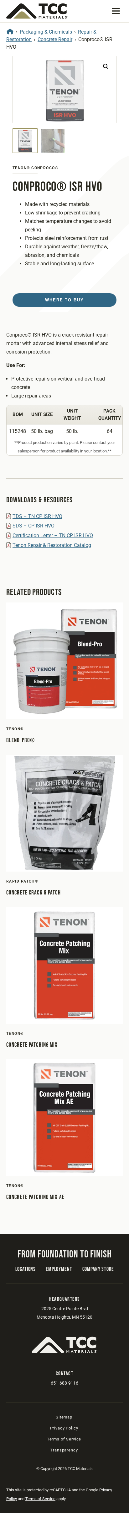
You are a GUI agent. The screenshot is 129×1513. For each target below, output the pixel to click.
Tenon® (15, 729)
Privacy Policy (64, 1428)
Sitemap (64, 1417)
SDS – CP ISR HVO (33, 526)
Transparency (64, 1450)
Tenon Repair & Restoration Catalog (52, 545)
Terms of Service (64, 1439)
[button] (116, 11)
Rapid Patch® (22, 881)
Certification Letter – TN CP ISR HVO (53, 535)
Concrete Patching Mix (32, 1045)
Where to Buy (64, 300)
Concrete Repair (55, 39)
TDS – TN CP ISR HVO (37, 516)
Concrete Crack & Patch (33, 892)
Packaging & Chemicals (46, 32)
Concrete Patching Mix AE (35, 1197)
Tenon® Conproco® (35, 168)
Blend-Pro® (20, 740)
